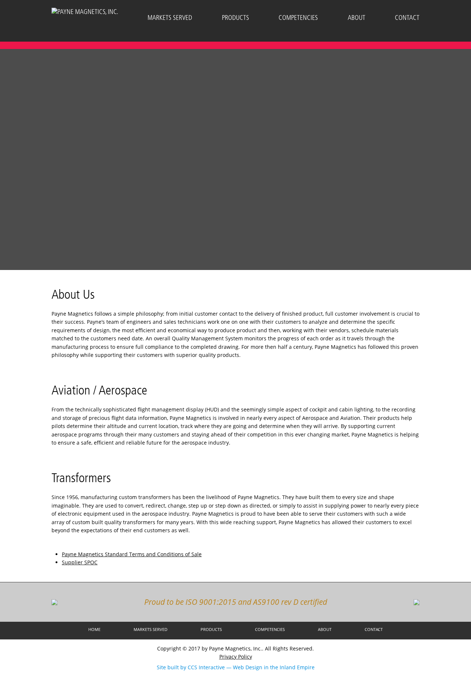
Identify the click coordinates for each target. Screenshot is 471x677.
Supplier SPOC (80, 562)
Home (94, 629)
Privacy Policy (235, 656)
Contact (407, 18)
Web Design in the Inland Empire (274, 667)
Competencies (298, 18)
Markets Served (170, 18)
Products (235, 18)
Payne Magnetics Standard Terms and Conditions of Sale (132, 554)
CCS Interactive (206, 667)
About (356, 18)
